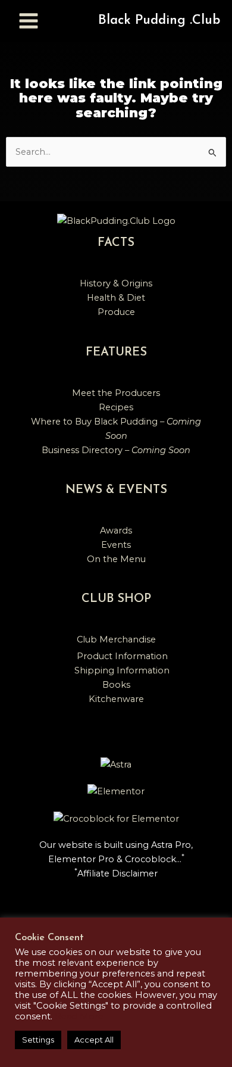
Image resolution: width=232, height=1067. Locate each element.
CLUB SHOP (116, 599)
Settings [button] (38, 1039)
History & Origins (116, 283)
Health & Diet (116, 297)
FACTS (116, 243)
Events (116, 544)
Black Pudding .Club (159, 20)
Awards (116, 530)
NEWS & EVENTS (116, 490)
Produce (116, 312)
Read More (79, 1016)
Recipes (116, 407)
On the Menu (116, 559)
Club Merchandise (116, 639)
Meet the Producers (116, 393)
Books (116, 684)
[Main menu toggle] (28, 21)
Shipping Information (122, 670)
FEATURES (116, 352)
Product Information (122, 656)
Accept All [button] (94, 1039)
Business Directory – (116, 450)
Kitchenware (116, 699)
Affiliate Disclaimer (117, 873)
